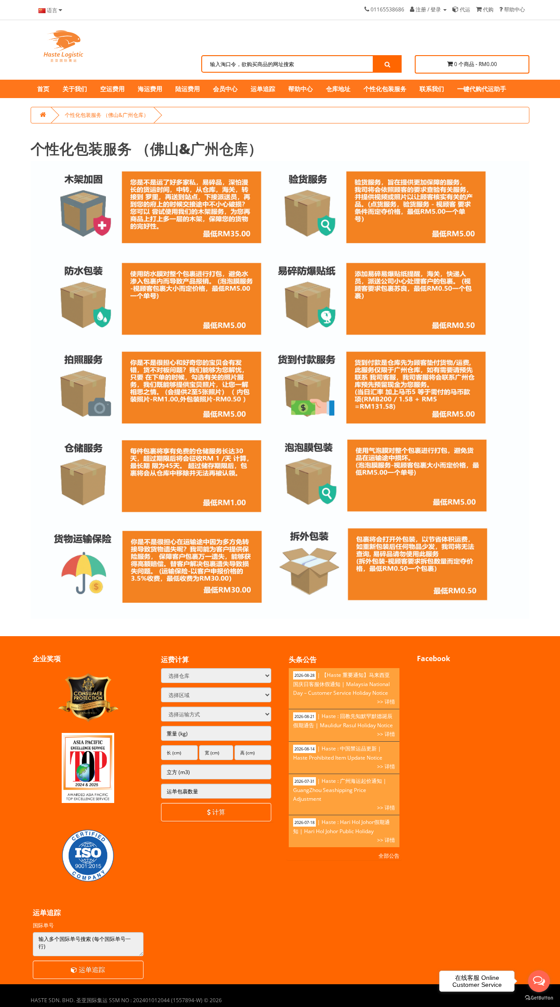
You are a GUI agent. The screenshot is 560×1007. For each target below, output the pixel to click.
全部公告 (388, 855)
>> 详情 (386, 701)
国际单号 (43, 925)
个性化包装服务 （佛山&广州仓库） (107, 115)
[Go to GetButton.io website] (539, 998)
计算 (217, 811)
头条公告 (303, 659)
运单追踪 (91, 969)
